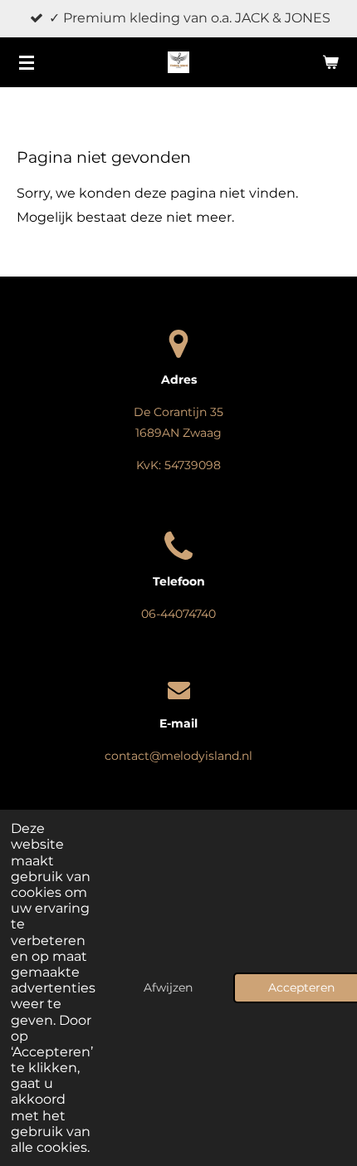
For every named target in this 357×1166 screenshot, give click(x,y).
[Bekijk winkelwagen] (330, 62)
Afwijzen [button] (168, 987)
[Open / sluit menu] (26, 62)
